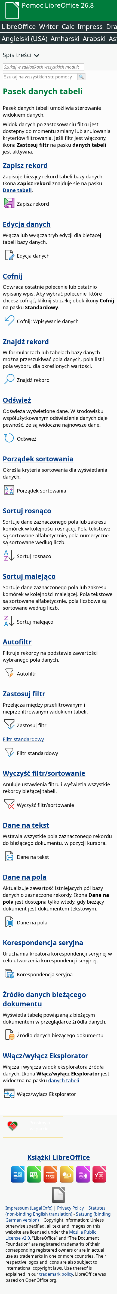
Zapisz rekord (25, 165)
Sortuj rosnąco (27, 510)
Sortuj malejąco (29, 576)
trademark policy (56, 1274)
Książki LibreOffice (58, 1157)
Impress (90, 26)
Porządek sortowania (38, 458)
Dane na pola (25, 877)
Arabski (94, 38)
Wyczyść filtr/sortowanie (44, 773)
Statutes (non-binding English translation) (55, 1211)
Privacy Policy (70, 1208)
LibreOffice (19, 26)
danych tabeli (63, 1080)
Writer (49, 26)
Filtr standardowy (23, 739)
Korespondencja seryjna (43, 942)
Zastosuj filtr (24, 693)
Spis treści (17, 55)
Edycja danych (27, 224)
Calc (68, 26)
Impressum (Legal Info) (29, 1208)
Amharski (65, 38)
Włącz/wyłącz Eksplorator (45, 1055)
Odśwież (17, 400)
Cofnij (13, 276)
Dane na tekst (26, 825)
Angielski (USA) (24, 38)
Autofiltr (17, 641)
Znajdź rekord (26, 341)
